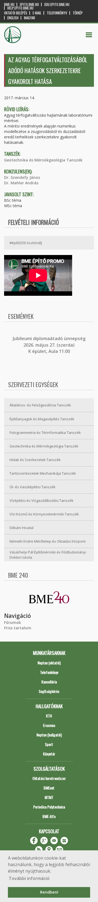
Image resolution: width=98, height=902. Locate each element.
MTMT (49, 797)
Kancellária (49, 682)
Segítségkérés (49, 691)
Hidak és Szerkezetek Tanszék (35, 459)
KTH (49, 716)
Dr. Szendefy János (22, 177)
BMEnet (49, 788)
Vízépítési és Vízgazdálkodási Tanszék (42, 500)
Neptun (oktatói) (49, 662)
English (13, 18)
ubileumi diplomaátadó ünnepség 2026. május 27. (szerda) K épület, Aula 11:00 (49, 344)
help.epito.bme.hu (20, 8)
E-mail (37, 13)
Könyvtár (49, 754)
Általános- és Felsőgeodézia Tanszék (40, 405)
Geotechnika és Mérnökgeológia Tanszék (43, 160)
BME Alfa (49, 816)
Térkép (78, 13)
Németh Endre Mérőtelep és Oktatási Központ (47, 541)
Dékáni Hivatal (21, 527)
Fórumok (12, 622)
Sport (49, 744)
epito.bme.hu (29, 4)
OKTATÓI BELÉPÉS (15, 13)
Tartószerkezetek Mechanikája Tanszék (43, 473)
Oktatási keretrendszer (49, 778)
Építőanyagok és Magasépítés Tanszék (42, 418)
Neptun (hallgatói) (49, 735)
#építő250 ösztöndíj (26, 242)
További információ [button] (29, 878)
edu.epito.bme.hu (56, 4)
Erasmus (49, 725)
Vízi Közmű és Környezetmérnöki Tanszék (44, 514)
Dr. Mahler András (21, 182)
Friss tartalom (17, 627)
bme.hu (9, 4)
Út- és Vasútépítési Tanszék (33, 486)
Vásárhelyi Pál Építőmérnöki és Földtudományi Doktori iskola (48, 555)
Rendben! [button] (49, 892)
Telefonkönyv (57, 13)
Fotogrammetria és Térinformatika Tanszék (45, 432)
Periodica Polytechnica (49, 807)
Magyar (29, 18)
